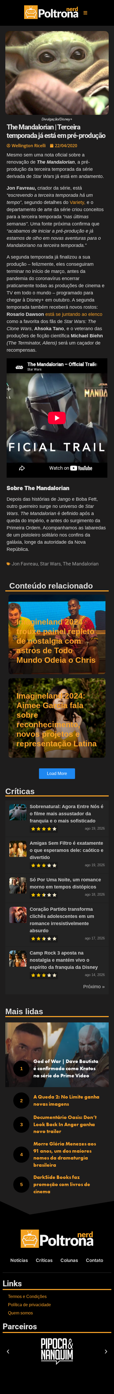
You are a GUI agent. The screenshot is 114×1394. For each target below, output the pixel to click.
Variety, (77, 202)
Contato (94, 1260)
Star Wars (50, 564)
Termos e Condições (27, 1296)
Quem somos (20, 1313)
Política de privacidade (29, 1304)
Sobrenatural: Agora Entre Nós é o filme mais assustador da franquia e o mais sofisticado (66, 814)
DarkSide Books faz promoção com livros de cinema (61, 1184)
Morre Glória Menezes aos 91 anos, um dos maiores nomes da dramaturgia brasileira (64, 1154)
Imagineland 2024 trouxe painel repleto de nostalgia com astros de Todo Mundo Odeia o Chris (56, 640)
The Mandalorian (81, 564)
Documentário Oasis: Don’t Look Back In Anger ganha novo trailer (65, 1124)
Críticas (44, 1260)
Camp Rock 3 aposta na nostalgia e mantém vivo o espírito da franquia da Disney (64, 960)
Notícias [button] (19, 1260)
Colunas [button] (69, 1260)
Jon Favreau (25, 564)
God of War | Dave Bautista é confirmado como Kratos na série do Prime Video (65, 1068)
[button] (85, 12)
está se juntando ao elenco (73, 314)
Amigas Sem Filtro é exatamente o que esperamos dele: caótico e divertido (66, 850)
